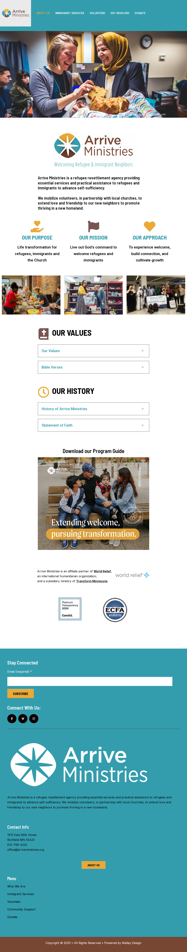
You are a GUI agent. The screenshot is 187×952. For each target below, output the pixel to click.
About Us (93, 865)
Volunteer (14, 901)
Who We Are (16, 886)
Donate (12, 917)
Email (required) (19, 671)
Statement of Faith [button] (57, 425)
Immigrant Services (20, 894)
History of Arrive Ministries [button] (64, 409)
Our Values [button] (51, 351)
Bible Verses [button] (52, 367)
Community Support (21, 909)
